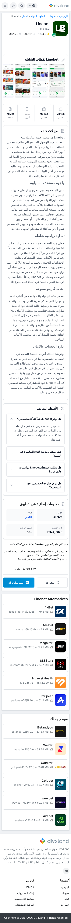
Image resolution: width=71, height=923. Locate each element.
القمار (25, 16)
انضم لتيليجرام (16, 582)
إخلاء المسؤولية (25, 893)
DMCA (30, 887)
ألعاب (66, 898)
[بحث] (21, 5)
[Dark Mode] (13, 5)
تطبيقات (52, 16)
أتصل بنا (65, 904)
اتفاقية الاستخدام (24, 904)
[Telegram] (66, 871)
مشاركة (49, 582)
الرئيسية (63, 16)
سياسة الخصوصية (24, 898)
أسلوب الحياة (38, 16)
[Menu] (5, 5)
